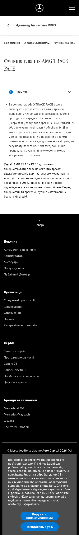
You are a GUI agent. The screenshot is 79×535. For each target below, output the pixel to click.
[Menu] (71, 8)
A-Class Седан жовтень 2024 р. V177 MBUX (37, 43)
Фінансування (13, 306)
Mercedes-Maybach (17, 414)
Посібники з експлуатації (21, 376)
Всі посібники (12, 43)
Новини (9, 319)
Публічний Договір (17, 274)
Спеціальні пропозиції (19, 300)
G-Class (9, 421)
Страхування (12, 313)
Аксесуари (11, 262)
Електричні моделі (17, 427)
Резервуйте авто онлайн (20, 325)
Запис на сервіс (15, 351)
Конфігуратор (13, 256)
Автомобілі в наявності (20, 249)
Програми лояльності (19, 357)
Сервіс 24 (10, 363)
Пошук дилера (14, 268)
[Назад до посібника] (10, 25)
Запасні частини (15, 370)
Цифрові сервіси (15, 382)
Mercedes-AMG (14, 408)
